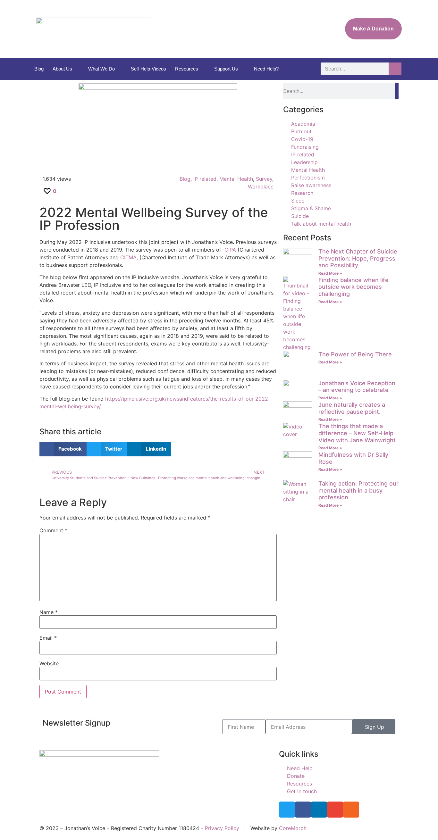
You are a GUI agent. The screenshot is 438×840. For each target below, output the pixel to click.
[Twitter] (287, 810)
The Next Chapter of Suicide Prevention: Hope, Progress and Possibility (357, 258)
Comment (53, 530)
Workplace (261, 186)
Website (49, 663)
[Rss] (351, 810)
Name (48, 612)
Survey (264, 179)
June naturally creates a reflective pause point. (351, 408)
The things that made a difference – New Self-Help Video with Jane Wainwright (357, 433)
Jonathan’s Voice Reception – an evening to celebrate (356, 387)
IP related (204, 179)
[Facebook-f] (303, 810)
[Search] (395, 68)
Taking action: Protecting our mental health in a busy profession (358, 490)
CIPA (230, 249)
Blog (39, 68)
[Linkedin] (319, 810)
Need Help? (266, 68)
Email (48, 637)
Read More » (330, 273)
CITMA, (129, 257)
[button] (63, 449)
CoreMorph (293, 828)
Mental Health (236, 179)
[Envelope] (335, 810)
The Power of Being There (355, 354)
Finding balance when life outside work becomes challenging (353, 287)
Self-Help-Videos (148, 68)
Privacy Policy (222, 828)
